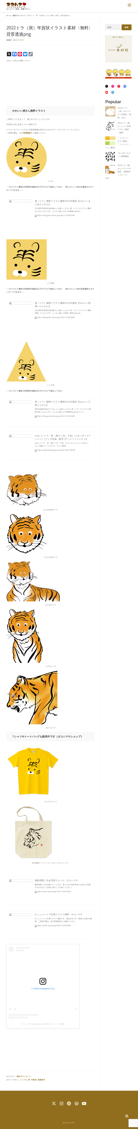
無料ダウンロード (19, 15)
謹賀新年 (41, 1080)
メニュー (129, 5)
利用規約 (27, 133)
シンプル (23, 1080)
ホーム (8, 15)
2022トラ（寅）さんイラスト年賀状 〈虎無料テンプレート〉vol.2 (118, 171)
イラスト (14, 1080)
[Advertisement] (50, 83)
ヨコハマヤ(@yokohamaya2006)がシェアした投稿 (42, 1024)
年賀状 (34, 1080)
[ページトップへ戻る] (126, 1116)
